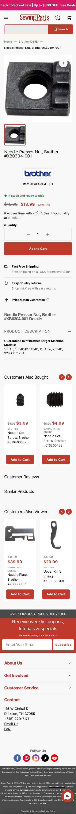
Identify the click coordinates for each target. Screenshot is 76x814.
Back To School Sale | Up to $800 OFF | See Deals (38, 5)
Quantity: (11, 225)
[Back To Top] (69, 807)
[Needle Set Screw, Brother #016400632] (20, 425)
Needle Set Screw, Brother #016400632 (19, 437)
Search (62, 29)
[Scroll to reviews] (38, 164)
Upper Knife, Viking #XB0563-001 (53, 576)
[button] (6, 17)
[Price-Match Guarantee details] (48, 300)
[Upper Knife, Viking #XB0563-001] (56, 560)
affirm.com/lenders (57, 786)
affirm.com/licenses (10, 800)
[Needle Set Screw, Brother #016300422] (56, 425)
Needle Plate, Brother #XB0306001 (18, 579)
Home (8, 41)
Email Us (11, 724)
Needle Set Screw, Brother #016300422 (54, 440)
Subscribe (63, 645)
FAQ (7, 729)
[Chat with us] (57, 17)
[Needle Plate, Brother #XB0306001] (20, 560)
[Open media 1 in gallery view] (63, 63)
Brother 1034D (28, 41)
